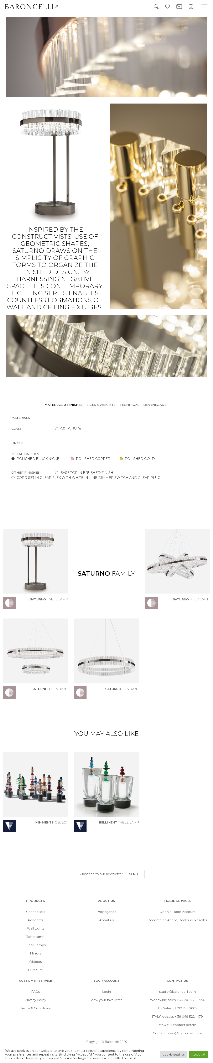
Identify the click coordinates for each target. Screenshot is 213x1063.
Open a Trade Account (178, 912)
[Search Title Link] (156, 6)
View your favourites (106, 1000)
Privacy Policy (35, 1000)
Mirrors (35, 953)
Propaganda (106, 912)
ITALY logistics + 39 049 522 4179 (177, 1017)
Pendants (35, 920)
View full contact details (177, 1025)
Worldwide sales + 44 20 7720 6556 (177, 1000)
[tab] (65, 404)
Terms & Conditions (35, 1008)
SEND (133, 874)
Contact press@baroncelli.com (177, 1033)
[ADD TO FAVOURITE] (65, 606)
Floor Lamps (36, 945)
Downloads (154, 405)
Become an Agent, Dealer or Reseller (177, 920)
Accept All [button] (198, 1054)
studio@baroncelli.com (177, 992)
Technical (129, 405)
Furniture (35, 970)
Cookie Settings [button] (174, 1054)
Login (106, 992)
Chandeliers (35, 912)
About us (106, 920)
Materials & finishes (64, 405)
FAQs (35, 992)
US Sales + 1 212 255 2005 (177, 1008)
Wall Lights (35, 928)
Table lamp (35, 937)
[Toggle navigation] (204, 6)
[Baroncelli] (35, 6)
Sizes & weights (101, 405)
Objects (35, 962)
